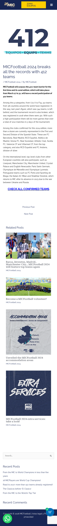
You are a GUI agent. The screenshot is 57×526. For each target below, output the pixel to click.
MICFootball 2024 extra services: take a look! (25, 420)
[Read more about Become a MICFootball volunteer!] (28, 286)
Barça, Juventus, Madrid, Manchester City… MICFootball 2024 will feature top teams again (28, 264)
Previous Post (28, 207)
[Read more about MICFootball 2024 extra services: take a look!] (28, 393)
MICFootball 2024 (12, 82)
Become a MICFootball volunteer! (26, 299)
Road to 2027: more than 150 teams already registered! (28, 485)
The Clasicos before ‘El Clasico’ (17, 489)
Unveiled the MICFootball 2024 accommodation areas (24, 359)
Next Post (28, 214)
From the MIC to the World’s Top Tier (19, 493)
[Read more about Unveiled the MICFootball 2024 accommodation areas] (28, 332)
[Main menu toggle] (51, 5)
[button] (33, 4)
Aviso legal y (38, 514)
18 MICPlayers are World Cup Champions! (22, 480)
